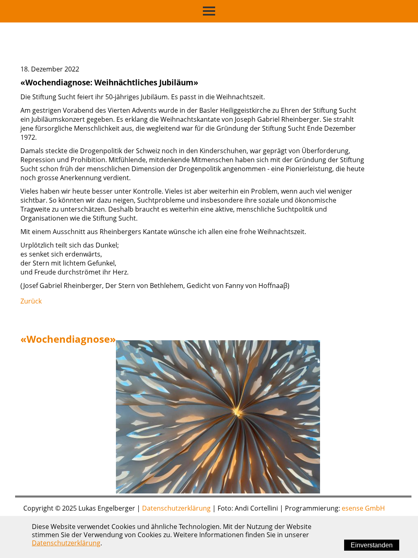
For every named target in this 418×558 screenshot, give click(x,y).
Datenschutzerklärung (176, 508)
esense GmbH (363, 508)
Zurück (31, 301)
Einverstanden (372, 545)
